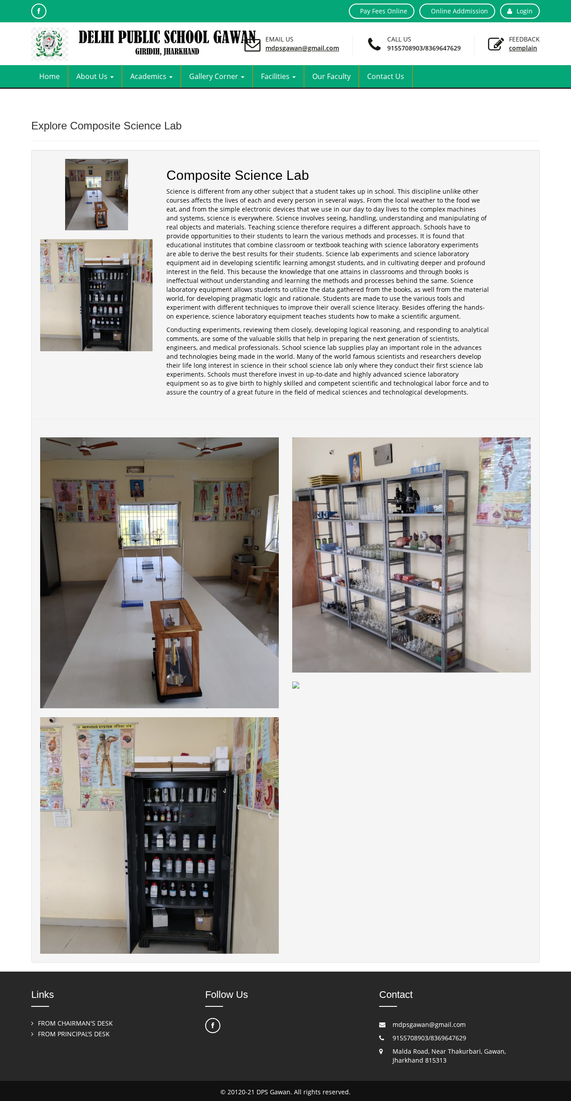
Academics (149, 76)
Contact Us (385, 76)
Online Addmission (459, 11)
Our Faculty (331, 76)
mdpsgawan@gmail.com (302, 48)
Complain (523, 48)
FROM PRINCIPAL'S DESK (74, 1034)
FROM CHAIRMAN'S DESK (75, 1023)
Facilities (276, 76)
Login (525, 11)
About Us (92, 76)
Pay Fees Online (383, 11)
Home (49, 76)
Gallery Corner (214, 76)
